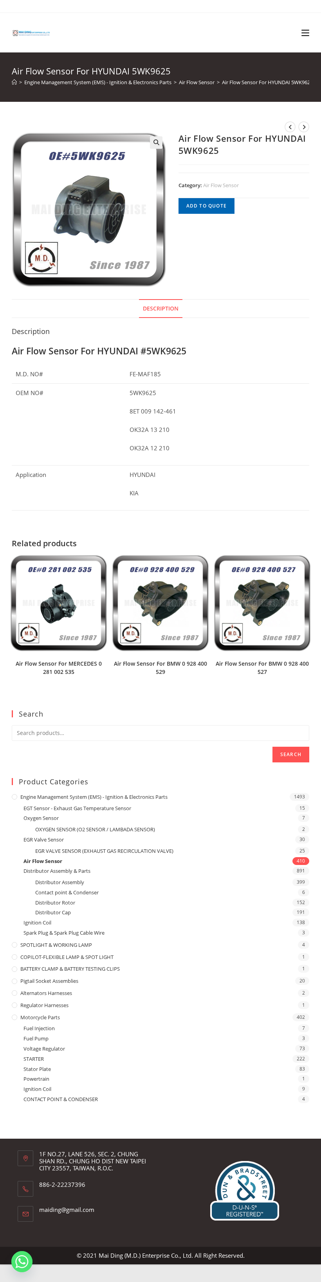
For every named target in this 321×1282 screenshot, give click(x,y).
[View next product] (303, 126)
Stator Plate (37, 1069)
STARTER (33, 1058)
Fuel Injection (39, 1028)
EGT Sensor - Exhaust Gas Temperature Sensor (77, 808)
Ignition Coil (37, 922)
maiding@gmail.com (66, 1209)
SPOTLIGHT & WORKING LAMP (56, 944)
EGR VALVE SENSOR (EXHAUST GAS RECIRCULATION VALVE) (104, 850)
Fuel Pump (36, 1038)
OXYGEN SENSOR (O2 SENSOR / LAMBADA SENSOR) (95, 829)
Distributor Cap (53, 912)
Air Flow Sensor (221, 185)
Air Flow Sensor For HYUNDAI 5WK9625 (267, 82)
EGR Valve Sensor (43, 839)
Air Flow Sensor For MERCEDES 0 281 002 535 (59, 667)
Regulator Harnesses (44, 1005)
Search (290, 754)
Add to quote (206, 205)
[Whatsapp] (21, 1261)
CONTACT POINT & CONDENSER (60, 1099)
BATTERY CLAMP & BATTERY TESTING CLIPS (70, 968)
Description (161, 308)
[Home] (14, 82)
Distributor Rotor (55, 902)
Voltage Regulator (44, 1048)
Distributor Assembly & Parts (56, 870)
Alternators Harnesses (46, 993)
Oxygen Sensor (41, 818)
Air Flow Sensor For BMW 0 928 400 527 (262, 667)
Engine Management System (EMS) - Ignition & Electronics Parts (94, 796)
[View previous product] (290, 126)
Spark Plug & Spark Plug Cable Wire (64, 932)
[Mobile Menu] (305, 32)
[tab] (160, 309)
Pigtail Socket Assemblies (49, 980)
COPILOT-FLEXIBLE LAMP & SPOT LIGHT (67, 957)
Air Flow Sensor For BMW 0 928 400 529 (160, 667)
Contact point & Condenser (67, 892)
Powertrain (36, 1078)
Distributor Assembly (59, 882)
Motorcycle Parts (40, 1017)
